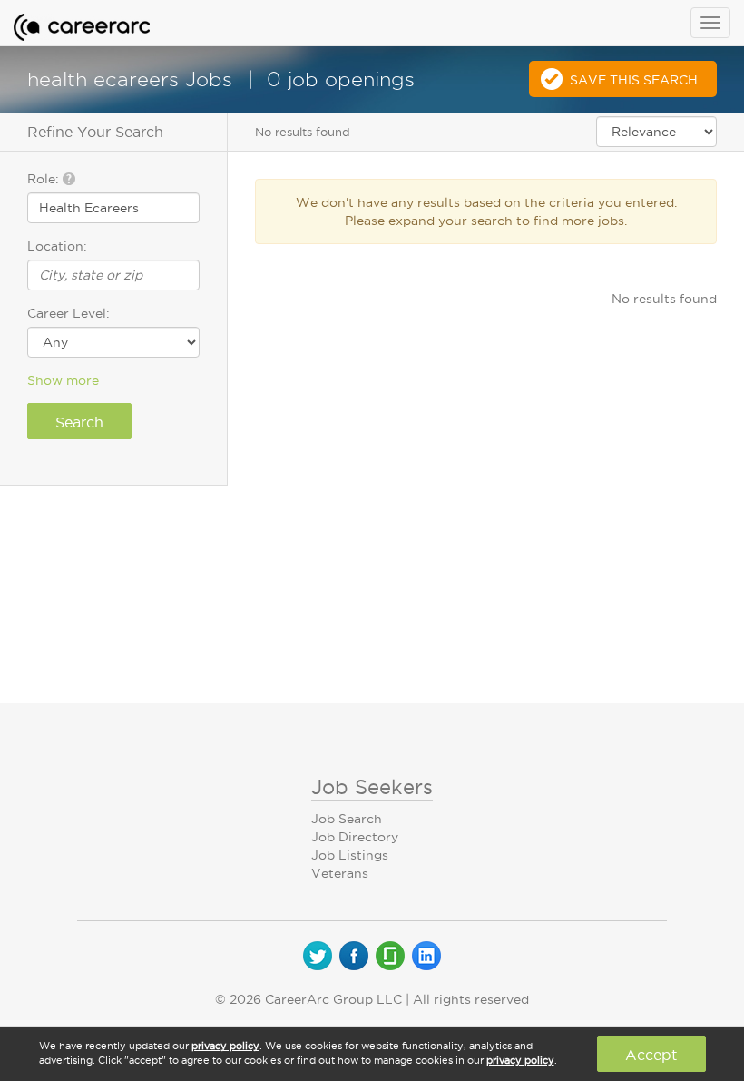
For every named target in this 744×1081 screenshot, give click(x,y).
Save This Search (634, 80)
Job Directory (354, 837)
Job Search (346, 818)
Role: (45, 179)
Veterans (339, 873)
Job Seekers (372, 787)
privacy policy (225, 1045)
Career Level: (68, 313)
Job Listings (349, 855)
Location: (57, 246)
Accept (651, 1055)
